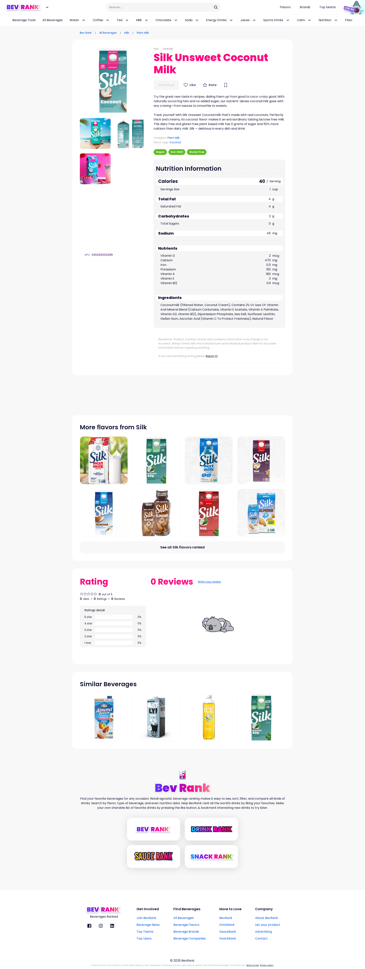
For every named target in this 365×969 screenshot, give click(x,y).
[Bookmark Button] (225, 85)
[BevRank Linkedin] (112, 926)
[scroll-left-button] (5, 20)
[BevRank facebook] (89, 926)
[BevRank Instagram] (100, 926)
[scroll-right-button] (356, 20)
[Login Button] (352, 7)
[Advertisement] (248, 32)
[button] (113, 80)
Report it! (212, 356)
